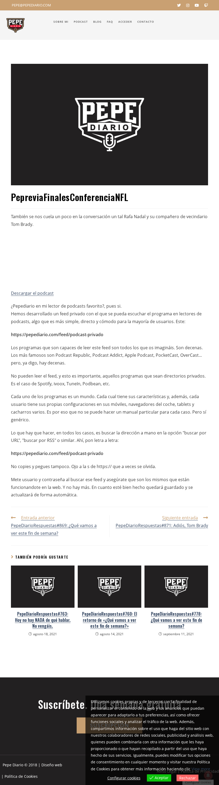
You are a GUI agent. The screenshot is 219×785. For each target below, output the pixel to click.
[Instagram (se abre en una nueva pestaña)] (187, 5)
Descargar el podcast (32, 293)
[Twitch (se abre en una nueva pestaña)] (205, 5)
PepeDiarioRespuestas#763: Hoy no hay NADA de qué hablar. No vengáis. (43, 620)
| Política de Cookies (19, 776)
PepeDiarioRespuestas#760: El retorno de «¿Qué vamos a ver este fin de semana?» (109, 620)
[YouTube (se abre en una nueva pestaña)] (197, 5)
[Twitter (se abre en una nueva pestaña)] (178, 5)
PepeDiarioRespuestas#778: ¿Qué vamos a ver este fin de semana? (176, 620)
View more (200, 768)
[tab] (109, 306)
